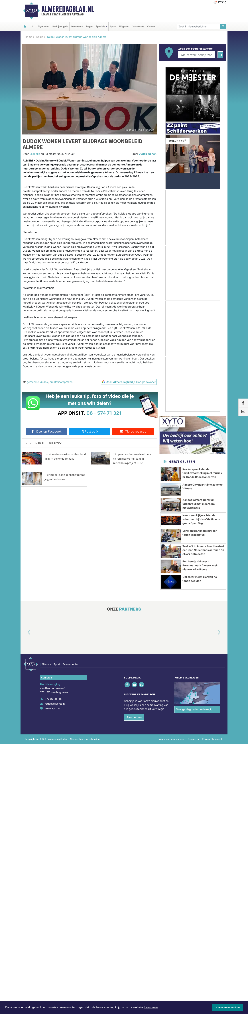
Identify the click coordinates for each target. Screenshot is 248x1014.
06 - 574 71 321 (103, 413)
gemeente (33, 381)
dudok (44, 381)
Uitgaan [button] (123, 26)
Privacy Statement (212, 739)
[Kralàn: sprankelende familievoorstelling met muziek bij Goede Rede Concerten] (170, 474)
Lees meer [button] (151, 1007)
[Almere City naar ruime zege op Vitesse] (170, 489)
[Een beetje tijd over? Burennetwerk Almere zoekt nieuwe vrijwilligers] (170, 566)
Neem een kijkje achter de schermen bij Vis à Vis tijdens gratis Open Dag (201, 519)
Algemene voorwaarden (172, 739)
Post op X (91, 431)
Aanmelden (134, 717)
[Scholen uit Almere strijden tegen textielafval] (170, 536)
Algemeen (43, 26)
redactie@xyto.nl (55, 703)
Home (28, 36)
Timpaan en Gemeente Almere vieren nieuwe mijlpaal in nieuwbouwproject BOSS (132, 458)
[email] (243, 411)
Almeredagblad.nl (67, 9)
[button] (25, 633)
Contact (151, 26)
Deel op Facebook (49, 431)
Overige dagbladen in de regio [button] (194, 709)
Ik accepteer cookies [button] (227, 1007)
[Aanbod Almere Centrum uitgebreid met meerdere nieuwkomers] (170, 505)
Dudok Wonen (147, 153)
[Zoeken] (223, 26)
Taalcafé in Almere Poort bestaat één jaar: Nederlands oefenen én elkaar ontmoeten (203, 550)
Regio (89, 26)
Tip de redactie (135, 431)
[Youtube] (134, 684)
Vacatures (138, 26)
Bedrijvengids (60, 26)
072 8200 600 (53, 698)
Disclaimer (193, 739)
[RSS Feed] (141, 684)
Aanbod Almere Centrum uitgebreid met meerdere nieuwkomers (198, 503)
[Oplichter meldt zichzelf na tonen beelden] (170, 582)
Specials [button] (100, 26)
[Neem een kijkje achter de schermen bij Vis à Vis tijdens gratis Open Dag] (170, 520)
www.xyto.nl (52, 708)
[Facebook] (127, 684)
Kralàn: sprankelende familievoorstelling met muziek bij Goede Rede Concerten (202, 473)
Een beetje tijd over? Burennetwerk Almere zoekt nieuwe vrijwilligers (200, 565)
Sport (113, 26)
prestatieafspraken (61, 381)
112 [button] (31, 26)
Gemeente (77, 26)
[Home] (25, 26)
